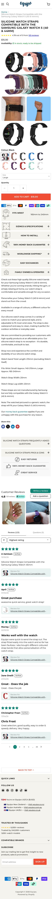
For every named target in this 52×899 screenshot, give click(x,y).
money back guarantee (16, 411)
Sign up (40, 861)
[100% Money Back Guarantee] (26, 466)
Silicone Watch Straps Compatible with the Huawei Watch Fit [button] (27, 660)
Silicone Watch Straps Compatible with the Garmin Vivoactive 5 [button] (27, 611)
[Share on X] (8, 426)
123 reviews (34, 35)
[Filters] (4, 540)
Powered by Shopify (26, 894)
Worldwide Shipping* (29, 254)
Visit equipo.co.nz (36, 804)
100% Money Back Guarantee (29, 244)
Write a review (40, 491)
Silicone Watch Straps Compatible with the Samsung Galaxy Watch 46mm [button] (27, 574)
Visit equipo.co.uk (32, 810)
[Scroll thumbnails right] (48, 513)
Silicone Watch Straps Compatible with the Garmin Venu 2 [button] (27, 737)
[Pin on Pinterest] (17, 426)
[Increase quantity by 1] (23, 188)
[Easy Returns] (26, 459)
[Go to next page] (42, 747)
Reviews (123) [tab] (13, 532)
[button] (5, 573)
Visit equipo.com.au (33, 807)
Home (4, 12)
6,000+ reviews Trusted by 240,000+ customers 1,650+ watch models (15, 830)
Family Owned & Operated (29, 272)
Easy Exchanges (29, 263)
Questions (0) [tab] (38, 532)
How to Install (29, 235)
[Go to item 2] (37, 512)
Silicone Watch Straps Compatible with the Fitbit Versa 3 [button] (27, 697)
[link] (26, 35)
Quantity (5, 183)
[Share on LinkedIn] (13, 426)
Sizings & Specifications (29, 226)
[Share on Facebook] (3, 426)
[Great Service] (26, 473)
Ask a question (40, 496)
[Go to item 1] (13, 512)
